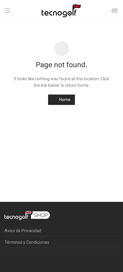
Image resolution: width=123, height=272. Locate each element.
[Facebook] (6, 258)
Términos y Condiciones (26, 242)
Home (64, 99)
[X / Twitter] (25, 258)
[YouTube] (43, 258)
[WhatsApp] (34, 258)
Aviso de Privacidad (22, 230)
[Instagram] (15, 258)
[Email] (52, 258)
